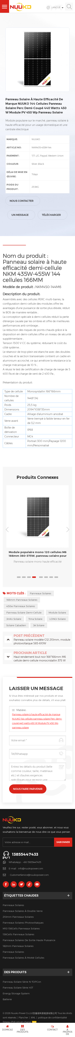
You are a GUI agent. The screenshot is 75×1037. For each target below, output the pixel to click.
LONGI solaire (58, 618)
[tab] (14, 244)
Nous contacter (21, 200)
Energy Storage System (16, 993)
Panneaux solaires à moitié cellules (23, 957)
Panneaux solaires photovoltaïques (23, 922)
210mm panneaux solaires (18, 916)
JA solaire (38, 625)
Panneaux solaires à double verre (23, 910)
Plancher (23, 1017)
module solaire (57, 612)
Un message (20, 215)
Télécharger (51, 215)
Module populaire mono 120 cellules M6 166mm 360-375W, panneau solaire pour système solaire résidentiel (38, 554)
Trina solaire (35, 618)
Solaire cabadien (16, 625)
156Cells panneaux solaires (18, 934)
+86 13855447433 (32, 862)
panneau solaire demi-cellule (24, 612)
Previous (7, 529)
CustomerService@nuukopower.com (29, 875)
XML (33, 1017)
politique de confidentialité (52, 1017)
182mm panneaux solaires (18, 946)
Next (68, 529)
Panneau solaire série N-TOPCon (22, 981)
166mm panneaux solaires (21, 599)
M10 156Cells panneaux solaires (21, 928)
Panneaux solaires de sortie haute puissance (29, 940)
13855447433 (25, 854)
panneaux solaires (40, 593)
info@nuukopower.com (30, 868)
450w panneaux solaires (20, 606)
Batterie (7, 999)
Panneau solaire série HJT (18, 987)
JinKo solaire (13, 618)
